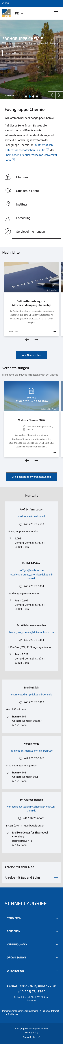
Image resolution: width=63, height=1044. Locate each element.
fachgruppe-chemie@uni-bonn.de (31, 986)
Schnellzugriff (26, 903)
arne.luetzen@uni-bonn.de (31, 516)
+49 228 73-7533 (34, 524)
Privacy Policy (31, 1032)
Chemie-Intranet (51, 1011)
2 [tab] (30, 96)
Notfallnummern (30, 1011)
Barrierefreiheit (30, 1037)
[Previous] (51, 95)
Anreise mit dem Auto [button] (19, 867)
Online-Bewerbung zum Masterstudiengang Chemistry (31, 303)
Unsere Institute (12, 53)
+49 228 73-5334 (34, 586)
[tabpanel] (31, 59)
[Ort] (17, 426)
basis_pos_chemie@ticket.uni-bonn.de (31, 632)
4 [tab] (37, 96)
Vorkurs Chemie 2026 (31, 420)
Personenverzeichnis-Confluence (12, 1012)
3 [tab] (33, 96)
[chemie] (6, 13)
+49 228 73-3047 (34, 758)
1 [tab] (26, 96)
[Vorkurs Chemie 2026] (55, 452)
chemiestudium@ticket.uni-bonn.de (31, 694)
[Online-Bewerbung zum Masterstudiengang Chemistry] (55, 331)
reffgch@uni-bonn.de (31, 570)
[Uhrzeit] (17, 429)
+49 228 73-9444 (34, 639)
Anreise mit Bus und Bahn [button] (22, 877)
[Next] (59, 95)
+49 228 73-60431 (34, 818)
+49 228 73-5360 (34, 702)
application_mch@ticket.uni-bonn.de (32, 750)
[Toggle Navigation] (56, 13)
